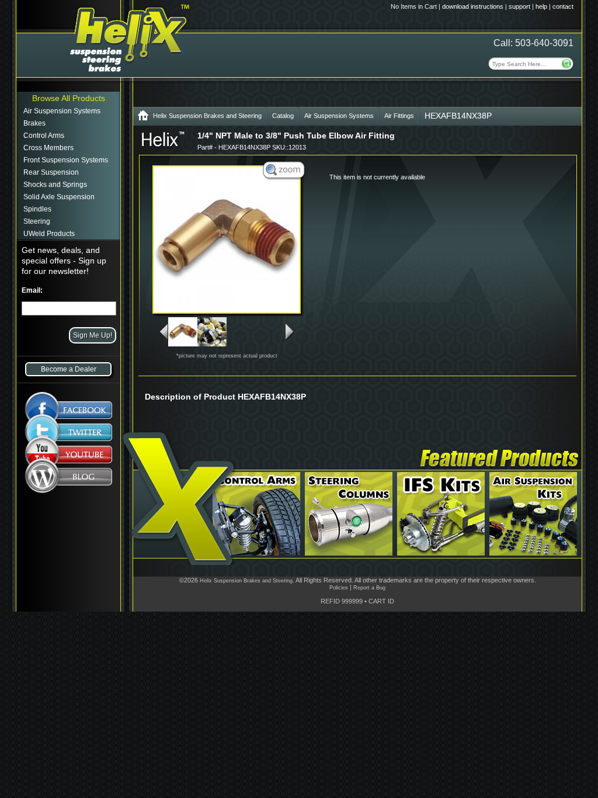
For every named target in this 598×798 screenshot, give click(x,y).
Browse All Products (68, 98)
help (541, 6)
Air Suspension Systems (61, 111)
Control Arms (43, 135)
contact (562, 6)
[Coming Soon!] (68, 457)
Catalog (283, 115)
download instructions (472, 6)
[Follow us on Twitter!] (68, 432)
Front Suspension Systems (65, 160)
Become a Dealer (68, 369)
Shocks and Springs (55, 185)
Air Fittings (399, 115)
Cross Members (48, 148)
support (519, 6)
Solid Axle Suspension (59, 197)
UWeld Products (49, 234)
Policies (338, 588)
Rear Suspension (51, 172)
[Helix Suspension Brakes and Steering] (143, 118)
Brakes (34, 123)
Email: (32, 290)
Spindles (37, 209)
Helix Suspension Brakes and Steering (207, 115)
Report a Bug (369, 588)
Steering (36, 221)
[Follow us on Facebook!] (68, 404)
